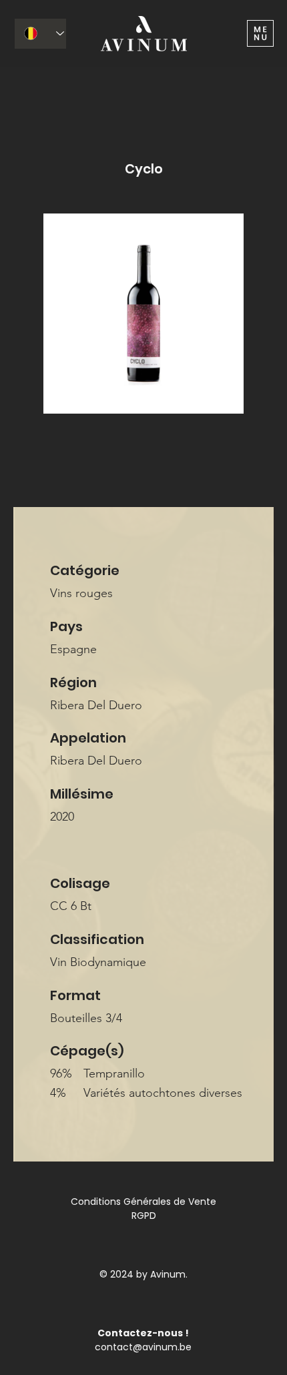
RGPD (143, 1215)
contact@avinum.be (143, 1347)
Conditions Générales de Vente (143, 1201)
